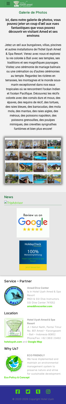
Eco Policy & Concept (17, 377)
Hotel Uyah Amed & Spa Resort (33, 259)
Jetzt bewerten (33, 267)
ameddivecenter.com (39, 306)
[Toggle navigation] (8, 3)
